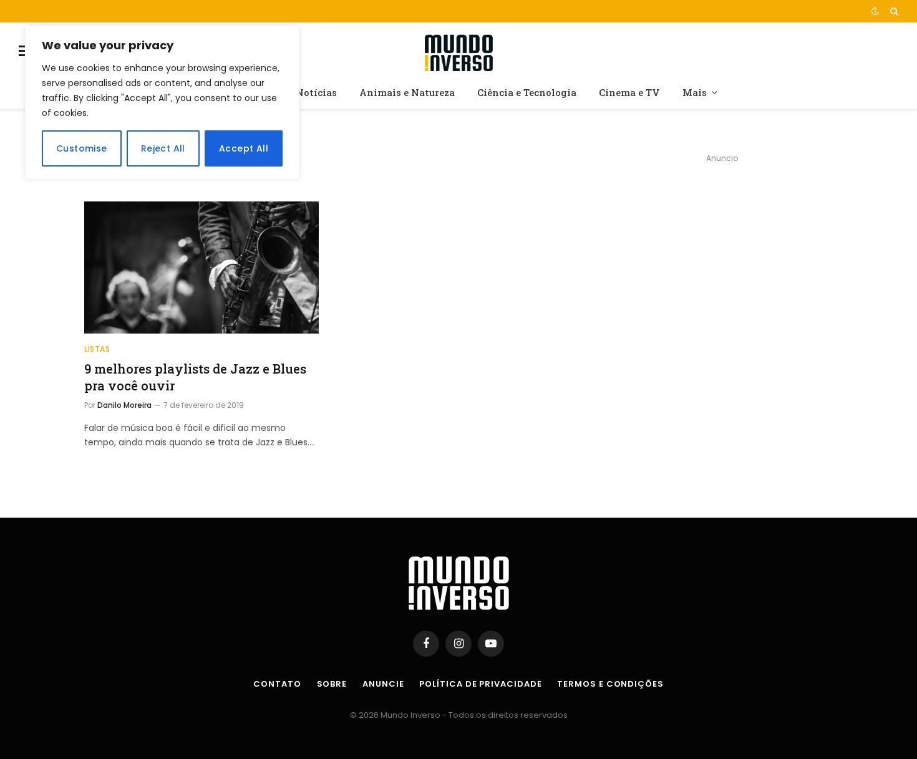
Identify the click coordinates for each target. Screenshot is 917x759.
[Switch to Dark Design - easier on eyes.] (875, 11)
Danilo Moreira (124, 405)
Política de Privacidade (480, 684)
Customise (81, 148)
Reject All (163, 148)
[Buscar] (893, 11)
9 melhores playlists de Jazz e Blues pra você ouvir (195, 377)
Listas (97, 349)
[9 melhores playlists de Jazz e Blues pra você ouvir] (201, 267)
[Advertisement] (722, 259)
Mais (694, 92)
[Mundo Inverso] (458, 50)
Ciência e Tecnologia (526, 92)
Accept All (243, 148)
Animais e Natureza (407, 92)
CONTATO (277, 684)
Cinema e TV (629, 92)
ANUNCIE (383, 684)
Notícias (316, 92)
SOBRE (332, 684)
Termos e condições (610, 684)
